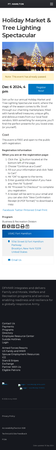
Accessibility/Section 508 (13, 428)
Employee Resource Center (18, 336)
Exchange (8, 364)
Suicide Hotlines (11, 339)
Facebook (8, 210)
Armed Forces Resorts (14, 348)
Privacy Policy (8, 416)
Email (37, 210)
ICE (4, 357)
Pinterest (28, 210)
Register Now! (41, 89)
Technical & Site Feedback (14, 434)
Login (5, 342)
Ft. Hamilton (16, 4)
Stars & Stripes (10, 361)
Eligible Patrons (11, 370)
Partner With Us (11, 367)
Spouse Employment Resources (20, 354)
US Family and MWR (14, 351)
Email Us (16, 260)
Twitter (18, 210)
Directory (7, 333)
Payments (8, 327)
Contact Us (8, 323)
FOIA (4, 439)
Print (44, 210)
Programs (7, 330)
